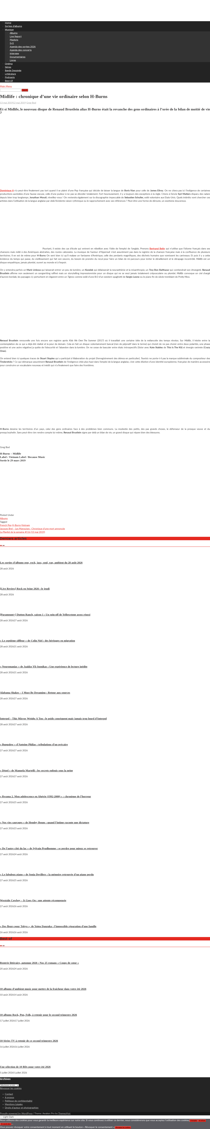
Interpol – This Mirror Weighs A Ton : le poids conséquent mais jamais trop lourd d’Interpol (53, 718)
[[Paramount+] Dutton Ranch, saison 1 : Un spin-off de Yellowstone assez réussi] (7, 608)
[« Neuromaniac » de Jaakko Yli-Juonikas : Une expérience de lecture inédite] (7, 660)
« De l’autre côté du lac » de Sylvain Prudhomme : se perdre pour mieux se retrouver (49, 848)
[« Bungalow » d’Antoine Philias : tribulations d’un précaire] (7, 738)
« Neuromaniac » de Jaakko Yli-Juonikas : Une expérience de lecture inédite (43, 666)
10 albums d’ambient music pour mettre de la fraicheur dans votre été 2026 (43, 988)
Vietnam (25, 525)
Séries (8, 67)
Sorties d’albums (13, 26)
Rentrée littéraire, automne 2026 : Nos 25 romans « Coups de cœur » (39, 962)
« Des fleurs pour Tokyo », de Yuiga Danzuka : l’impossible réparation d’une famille (48, 926)
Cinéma (9, 63)
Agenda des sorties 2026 (23, 46)
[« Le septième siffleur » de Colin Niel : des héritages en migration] (7, 634)
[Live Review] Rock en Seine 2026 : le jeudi (25, 588)
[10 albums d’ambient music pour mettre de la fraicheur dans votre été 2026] (7, 982)
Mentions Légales (14, 1104)
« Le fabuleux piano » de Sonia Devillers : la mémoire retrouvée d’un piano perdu (47, 874)
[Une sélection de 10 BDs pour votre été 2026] (7, 1060)
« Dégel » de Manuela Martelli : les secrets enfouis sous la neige (36, 770)
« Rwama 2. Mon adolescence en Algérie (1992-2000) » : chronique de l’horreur (45, 796)
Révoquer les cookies (11, 1088)
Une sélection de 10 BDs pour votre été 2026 (25, 1066)
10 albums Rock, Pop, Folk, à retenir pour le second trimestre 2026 (38, 1014)
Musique (9, 29)
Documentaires (17, 57)
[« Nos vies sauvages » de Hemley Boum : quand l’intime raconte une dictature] (7, 816)
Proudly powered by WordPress (16, 1113)
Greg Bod (31, 103)
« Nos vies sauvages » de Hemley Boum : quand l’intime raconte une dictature (44, 822)
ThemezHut (64, 1113)
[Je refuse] (12, 1124)
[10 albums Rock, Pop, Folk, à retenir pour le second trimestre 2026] (7, 1009)
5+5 (12, 43)
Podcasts (10, 77)
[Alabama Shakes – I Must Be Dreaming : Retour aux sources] (7, 686)
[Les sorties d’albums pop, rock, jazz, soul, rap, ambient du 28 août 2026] (7, 556)
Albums (14, 33)
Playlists (14, 39)
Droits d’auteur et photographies (21, 1108)
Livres (13, 60)
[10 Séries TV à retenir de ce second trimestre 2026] (7, 1034)
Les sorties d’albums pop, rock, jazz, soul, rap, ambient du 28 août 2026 (41, 562)
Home (8, 22)
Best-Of (9, 80)
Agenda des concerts (21, 50)
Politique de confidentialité (18, 1101)
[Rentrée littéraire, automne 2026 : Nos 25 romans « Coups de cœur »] (7, 957)
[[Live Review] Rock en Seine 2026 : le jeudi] (7, 582)
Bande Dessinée (13, 70)
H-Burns (16, 525)
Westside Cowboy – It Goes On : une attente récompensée (33, 900)
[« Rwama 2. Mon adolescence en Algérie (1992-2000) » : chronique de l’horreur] (7, 790)
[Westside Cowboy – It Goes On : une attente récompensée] (7, 894)
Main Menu (6, 86)
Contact (9, 1094)
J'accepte (193, 1120)
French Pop (6, 525)
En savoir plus (5, 1124)
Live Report (16, 36)
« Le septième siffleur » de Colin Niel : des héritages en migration (37, 640)
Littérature (10, 74)
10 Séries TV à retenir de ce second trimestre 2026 (29, 1040)
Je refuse (202, 1120)
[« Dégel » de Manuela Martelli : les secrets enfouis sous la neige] (7, 764)
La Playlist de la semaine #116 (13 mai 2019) (22, 532)
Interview (14, 53)
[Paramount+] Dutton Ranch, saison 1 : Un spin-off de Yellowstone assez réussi (45, 614)
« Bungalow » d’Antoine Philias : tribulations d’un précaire (34, 744)
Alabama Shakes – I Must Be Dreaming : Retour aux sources (35, 692)
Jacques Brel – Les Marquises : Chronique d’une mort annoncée (32, 529)
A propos (9, 1097)
